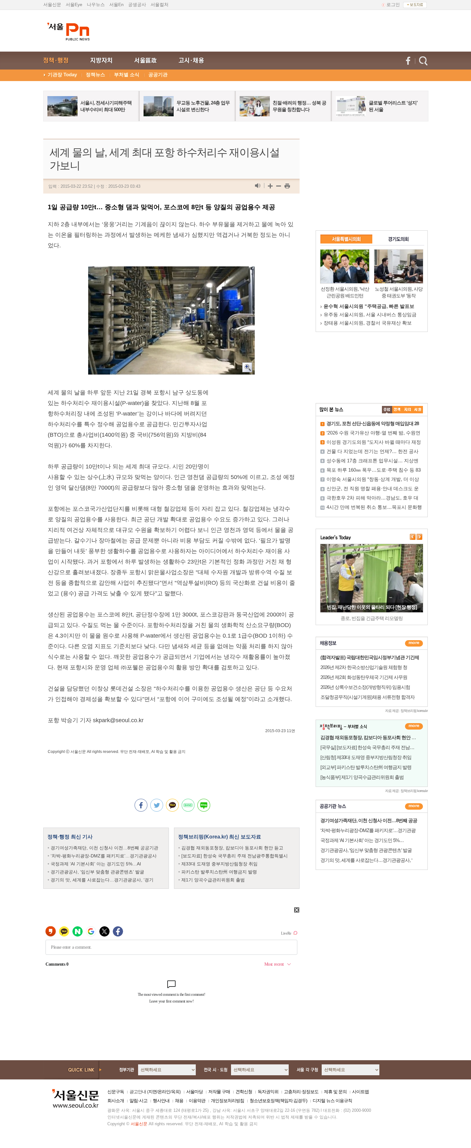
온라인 (164, 1091)
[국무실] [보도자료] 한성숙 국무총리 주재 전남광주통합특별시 (380, 747)
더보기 (414, 643)
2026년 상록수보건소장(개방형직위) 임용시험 (365, 687)
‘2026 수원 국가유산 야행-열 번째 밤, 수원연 (373, 432)
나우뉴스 (96, 4)
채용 (179, 1100)
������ (414, 806)
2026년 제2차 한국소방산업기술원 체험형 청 (363, 667)
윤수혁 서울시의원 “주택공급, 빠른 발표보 (369, 306)
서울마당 (194, 1091)
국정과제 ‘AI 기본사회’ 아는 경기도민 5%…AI (96, 863)
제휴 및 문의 (335, 1091)
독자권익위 (268, 1091)
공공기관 (158, 74)
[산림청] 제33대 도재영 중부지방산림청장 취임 (365, 757)
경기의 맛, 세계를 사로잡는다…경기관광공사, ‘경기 (102, 879)
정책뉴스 (95, 74)
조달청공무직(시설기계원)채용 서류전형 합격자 (367, 697)
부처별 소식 (126, 74)
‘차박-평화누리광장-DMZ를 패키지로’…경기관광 (368, 830)
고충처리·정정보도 (301, 1091)
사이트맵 (360, 1091)
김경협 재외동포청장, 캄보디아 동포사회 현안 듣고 (232, 847)
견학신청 (244, 1091)
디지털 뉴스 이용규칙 (332, 1100)
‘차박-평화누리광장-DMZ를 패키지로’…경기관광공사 (104, 855)
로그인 (393, 4)
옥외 (175, 1091)
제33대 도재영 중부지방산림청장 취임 (219, 863)
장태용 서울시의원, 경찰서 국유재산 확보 (368, 323)
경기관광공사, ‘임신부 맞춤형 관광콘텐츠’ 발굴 (97, 871)
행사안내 (161, 1100)
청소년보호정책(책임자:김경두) (278, 1100)
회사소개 (115, 1100)
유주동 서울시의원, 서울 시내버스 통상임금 (370, 314)
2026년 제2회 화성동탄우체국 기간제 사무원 (363, 677)
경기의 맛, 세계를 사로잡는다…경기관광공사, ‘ (366, 860)
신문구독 (115, 1091)
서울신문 (52, 4)
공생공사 (137, 4)
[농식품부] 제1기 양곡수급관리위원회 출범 (362, 777)
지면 (152, 1091)
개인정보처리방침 (227, 1100)
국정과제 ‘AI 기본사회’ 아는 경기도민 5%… (362, 840)
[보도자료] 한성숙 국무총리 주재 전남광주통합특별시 (234, 855)
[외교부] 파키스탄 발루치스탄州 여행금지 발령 (365, 767)
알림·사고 (138, 1100)
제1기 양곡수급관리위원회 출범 (213, 879)
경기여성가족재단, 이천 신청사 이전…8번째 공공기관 (104, 847)
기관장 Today (62, 74)
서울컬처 (160, 4)
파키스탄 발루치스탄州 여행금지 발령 (219, 871)
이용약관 (197, 1100)
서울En (116, 4)
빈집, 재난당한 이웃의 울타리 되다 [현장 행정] (372, 607)
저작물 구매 (219, 1091)
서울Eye (74, 4)
